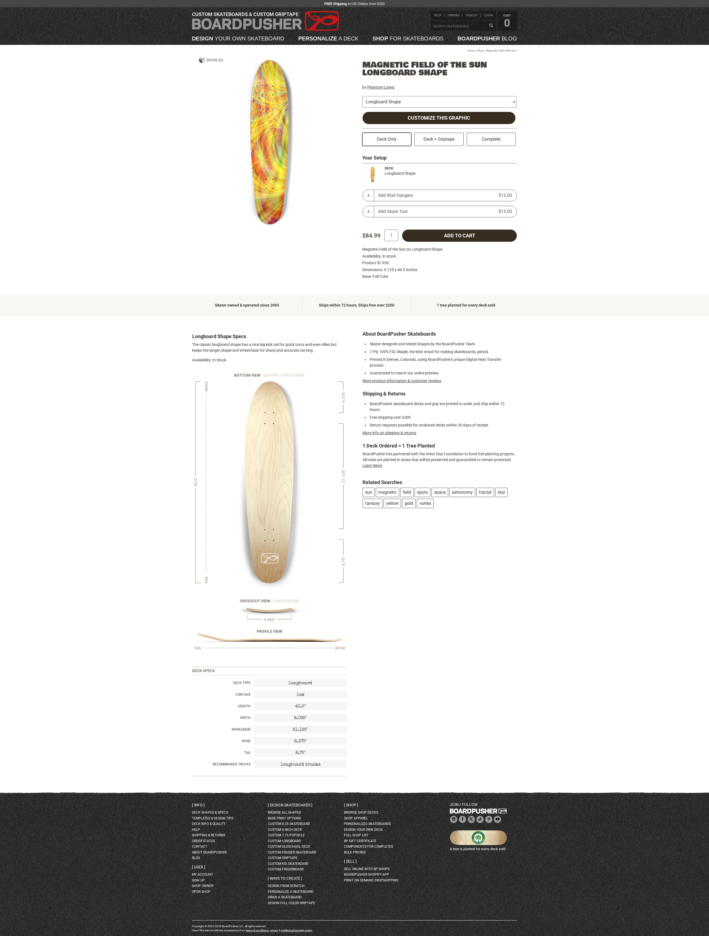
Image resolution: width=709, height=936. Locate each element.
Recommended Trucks (232, 764)
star (501, 492)
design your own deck (363, 830)
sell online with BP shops (366, 869)
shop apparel (356, 818)
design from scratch (286, 886)
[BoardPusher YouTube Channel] (497, 819)
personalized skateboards (367, 824)
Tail (247, 753)
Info (198, 805)
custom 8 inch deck (285, 830)
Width (245, 718)
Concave (243, 694)
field (407, 492)
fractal (485, 492)
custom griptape (282, 858)
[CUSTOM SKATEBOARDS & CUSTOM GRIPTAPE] (265, 30)
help (437, 15)
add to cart (459, 235)
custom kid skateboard (288, 864)
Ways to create (285, 878)
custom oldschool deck (289, 846)
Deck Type (242, 683)
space (440, 492)
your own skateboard (238, 38)
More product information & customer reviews (402, 381)
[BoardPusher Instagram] (453, 819)
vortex (425, 503)
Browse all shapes (284, 812)
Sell (350, 861)
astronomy (462, 492)
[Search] (491, 25)
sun (368, 492)
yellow (392, 503)
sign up (471, 15)
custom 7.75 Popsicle (286, 835)
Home (471, 50)
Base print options (284, 818)
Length (244, 706)
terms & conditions (257, 930)
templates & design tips (212, 818)
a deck (328, 38)
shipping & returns (208, 835)
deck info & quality (208, 824)
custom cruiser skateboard (292, 852)
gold (409, 503)
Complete (491, 139)
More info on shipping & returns (389, 433)
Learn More (372, 465)
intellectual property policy (296, 930)
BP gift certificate (360, 841)
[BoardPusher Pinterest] (488, 819)
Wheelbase (241, 729)
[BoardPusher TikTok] (480, 819)
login (488, 15)
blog (487, 38)
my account (202, 874)
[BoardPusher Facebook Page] (462, 819)
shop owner (202, 886)
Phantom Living (380, 87)
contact (199, 846)
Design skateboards (290, 805)
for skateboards (408, 38)
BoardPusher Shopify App (366, 874)
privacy (274, 930)
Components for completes (368, 846)
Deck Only (387, 139)
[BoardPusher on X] (471, 819)
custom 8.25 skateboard (289, 824)
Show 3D (214, 60)
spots (422, 492)
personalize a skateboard (291, 892)
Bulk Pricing (355, 852)
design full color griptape (291, 903)
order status (203, 841)
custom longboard (284, 841)
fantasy (372, 503)
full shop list (356, 835)
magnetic (387, 492)
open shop (201, 892)
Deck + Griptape (438, 139)
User (198, 867)
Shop (480, 50)
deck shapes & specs (210, 812)
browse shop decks (361, 812)
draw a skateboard (285, 897)
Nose (246, 741)
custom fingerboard (286, 869)
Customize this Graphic (439, 118)
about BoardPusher (209, 852)
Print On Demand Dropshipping (371, 880)
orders (453, 15)
